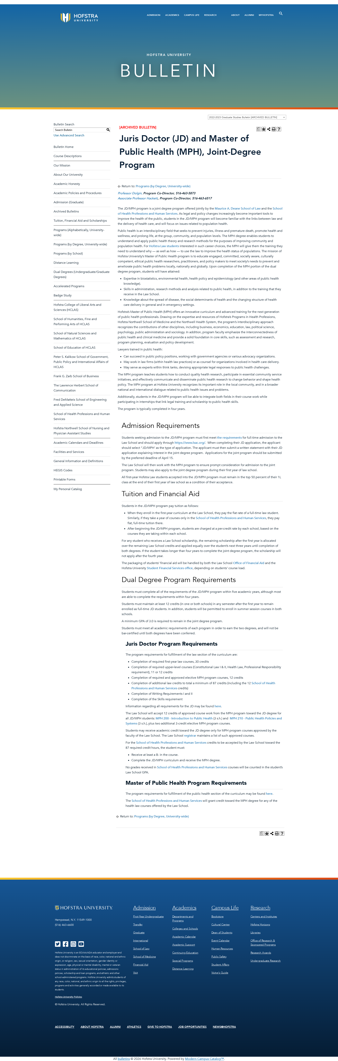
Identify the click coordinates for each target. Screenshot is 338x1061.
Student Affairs (220, 965)
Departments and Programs (182, 918)
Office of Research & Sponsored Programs (263, 943)
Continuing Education (185, 953)
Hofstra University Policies (68, 996)
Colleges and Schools (185, 929)
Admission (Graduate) (69, 202)
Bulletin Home (64, 147)
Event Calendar (220, 940)
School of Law (141, 948)
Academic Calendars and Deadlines (78, 443)
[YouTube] (81, 945)
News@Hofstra (224, 1027)
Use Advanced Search (69, 135)
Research (210, 15)
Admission (153, 15)
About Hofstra (92, 1027)
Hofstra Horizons (260, 924)
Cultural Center (220, 924)
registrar (190, 735)
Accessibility (65, 1027)
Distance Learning (66, 263)
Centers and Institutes (264, 916)
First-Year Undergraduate (148, 916)
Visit (135, 973)
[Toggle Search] (281, 13)
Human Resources (222, 948)
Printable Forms (64, 479)
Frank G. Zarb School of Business (76, 376)
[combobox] (247, 117)
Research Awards (261, 953)
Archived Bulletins (66, 211)
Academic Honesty (67, 184)
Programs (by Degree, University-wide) (80, 244)
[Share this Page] (269, 129)
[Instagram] (73, 945)
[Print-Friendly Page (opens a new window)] (274, 129)
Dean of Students (221, 932)
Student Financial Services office (170, 568)
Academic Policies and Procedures (78, 193)
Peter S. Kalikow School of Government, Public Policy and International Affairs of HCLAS (81, 362)
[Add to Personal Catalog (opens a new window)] (264, 129)
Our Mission (62, 165)
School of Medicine (144, 956)
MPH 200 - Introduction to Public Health (184, 718)
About (235, 15)
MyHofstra (266, 15)
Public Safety (219, 956)
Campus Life (191, 15)
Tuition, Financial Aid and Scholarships (80, 221)
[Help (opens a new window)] (279, 129)
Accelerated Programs (69, 286)
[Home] (94, 18)
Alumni (249, 15)
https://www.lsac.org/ (190, 443)
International (140, 940)
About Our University (68, 175)
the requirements (229, 438)
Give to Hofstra (159, 1027)
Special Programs (182, 961)
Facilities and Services (69, 452)
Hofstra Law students (164, 246)
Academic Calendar (184, 937)
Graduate (139, 932)
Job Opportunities (192, 1027)
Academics (172, 15)
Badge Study (63, 295)
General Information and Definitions (78, 461)
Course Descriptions (68, 156)
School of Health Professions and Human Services (231, 518)
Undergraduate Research (266, 961)
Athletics (134, 1027)
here (218, 706)
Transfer (138, 924)
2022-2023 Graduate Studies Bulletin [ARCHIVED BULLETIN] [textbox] (243, 117)
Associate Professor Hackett (138, 198)
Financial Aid (140, 965)
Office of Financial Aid (248, 563)
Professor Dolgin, (130, 193)
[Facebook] (65, 945)
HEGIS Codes (63, 470)
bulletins (124, 1059)
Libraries (256, 932)
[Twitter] (57, 945)
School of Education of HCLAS (74, 348)
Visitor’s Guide (219, 973)
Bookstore (217, 916)
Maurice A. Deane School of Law (238, 208)
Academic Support (183, 945)
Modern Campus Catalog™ (204, 1059)
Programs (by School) (68, 253)
